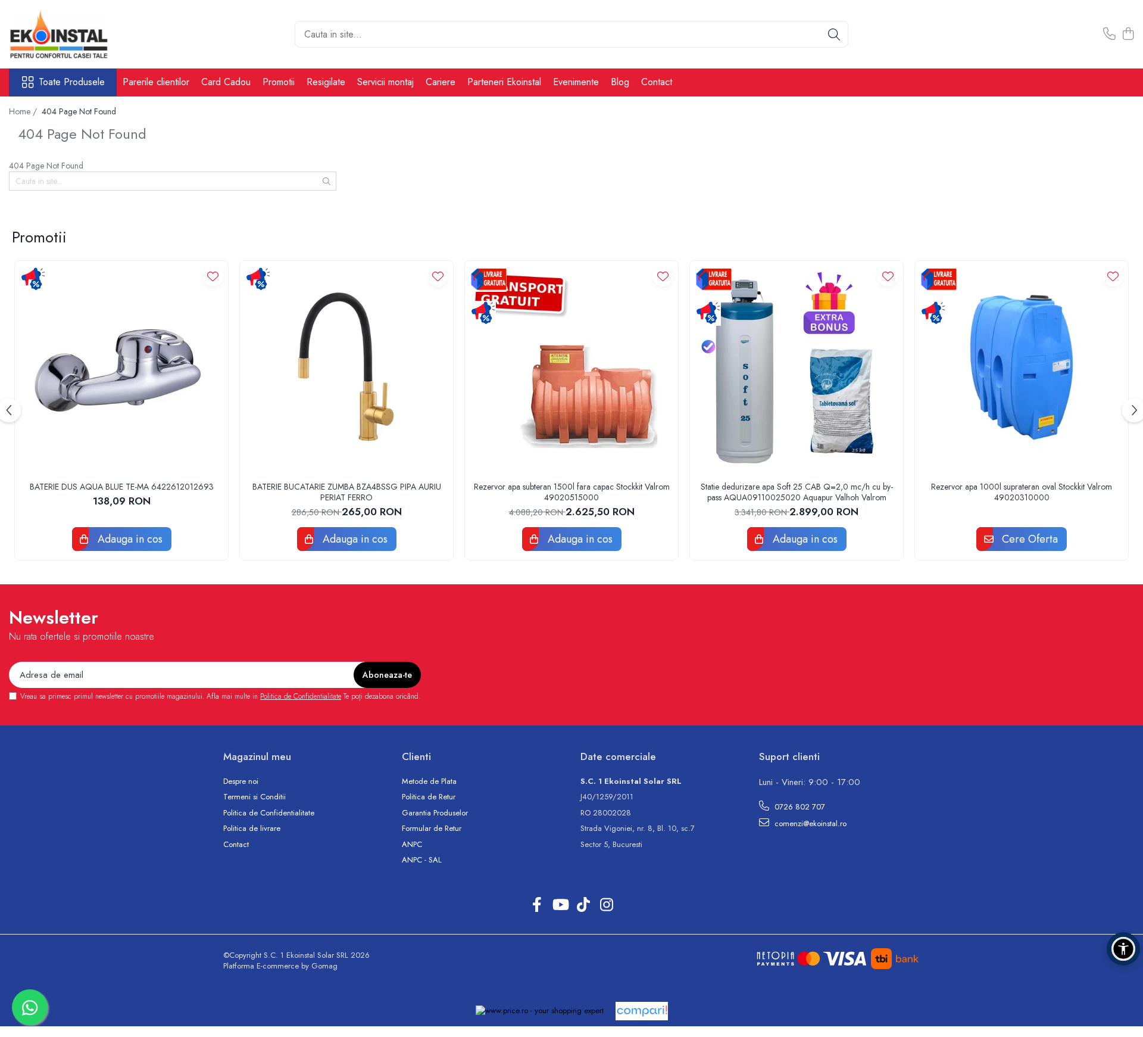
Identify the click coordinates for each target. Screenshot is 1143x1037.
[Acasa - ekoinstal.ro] (68, 34)
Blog (620, 82)
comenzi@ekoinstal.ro (809, 823)
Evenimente (576, 82)
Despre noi (240, 781)
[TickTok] (583, 905)
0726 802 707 (798, 806)
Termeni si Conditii (254, 797)
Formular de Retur (431, 828)
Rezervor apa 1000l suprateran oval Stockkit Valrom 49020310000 (1021, 492)
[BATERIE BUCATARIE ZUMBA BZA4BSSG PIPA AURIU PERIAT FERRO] (346, 367)
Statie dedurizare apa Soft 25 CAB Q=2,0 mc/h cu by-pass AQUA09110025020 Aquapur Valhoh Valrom (797, 492)
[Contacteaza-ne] (1109, 34)
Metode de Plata (429, 781)
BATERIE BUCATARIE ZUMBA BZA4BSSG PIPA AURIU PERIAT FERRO (346, 492)
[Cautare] (834, 34)
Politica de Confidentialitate (300, 696)
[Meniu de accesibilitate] (1123, 949)
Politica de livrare (251, 828)
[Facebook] (536, 905)
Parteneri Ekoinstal (504, 82)
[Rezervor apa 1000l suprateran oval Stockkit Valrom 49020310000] (1021, 367)
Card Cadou (226, 82)
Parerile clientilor (156, 82)
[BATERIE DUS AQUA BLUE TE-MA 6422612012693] (121, 367)
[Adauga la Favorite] (212, 276)
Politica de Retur (428, 797)
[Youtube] (559, 905)
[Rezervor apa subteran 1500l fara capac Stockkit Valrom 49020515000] (571, 367)
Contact (656, 82)
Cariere (440, 82)
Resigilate (326, 82)
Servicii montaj (385, 82)
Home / (24, 111)
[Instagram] (606, 905)
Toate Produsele (72, 82)
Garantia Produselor (435, 813)
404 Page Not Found (79, 111)
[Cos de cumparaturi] (1128, 34)
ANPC (412, 844)
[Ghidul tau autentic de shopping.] (642, 1011)
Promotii (279, 82)
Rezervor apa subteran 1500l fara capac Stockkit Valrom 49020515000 (572, 492)
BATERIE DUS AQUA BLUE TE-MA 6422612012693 (122, 486)
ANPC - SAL (422, 860)
